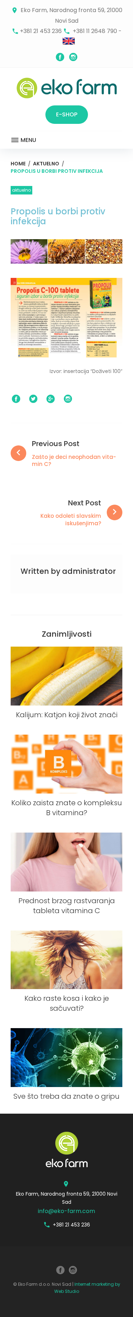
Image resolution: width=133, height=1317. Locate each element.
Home (18, 163)
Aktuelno (46, 163)
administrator (89, 571)
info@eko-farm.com (66, 1211)
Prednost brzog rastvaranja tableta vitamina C (66, 906)
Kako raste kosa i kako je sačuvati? (66, 1003)
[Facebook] (60, 57)
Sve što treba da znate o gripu (66, 1096)
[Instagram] (73, 57)
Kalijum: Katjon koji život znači (66, 715)
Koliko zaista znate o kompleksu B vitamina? (66, 808)
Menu (27, 140)
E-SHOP (66, 114)
